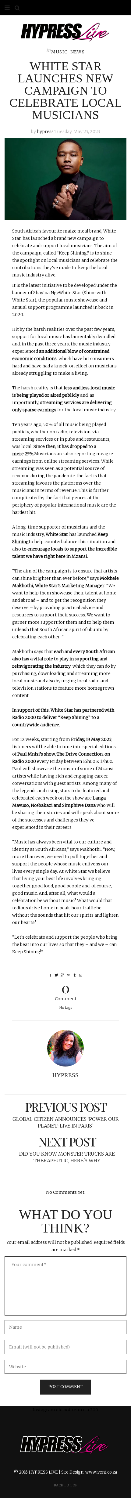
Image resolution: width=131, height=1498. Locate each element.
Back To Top (65, 1485)
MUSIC (59, 52)
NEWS (77, 52)
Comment (65, 991)
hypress (45, 131)
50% (48, 424)
